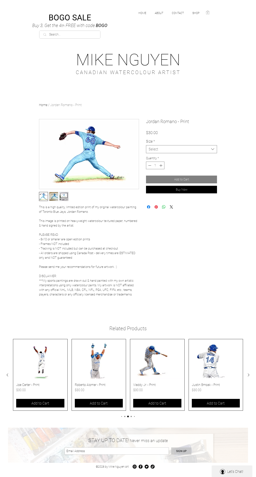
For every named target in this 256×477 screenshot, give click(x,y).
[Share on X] (171, 207)
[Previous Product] (7, 375)
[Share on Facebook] (148, 207)
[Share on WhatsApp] (163, 207)
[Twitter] (147, 467)
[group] (128, 375)
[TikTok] (153, 467)
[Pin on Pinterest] (156, 207)
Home (43, 105)
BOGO (69, 25)
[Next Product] (248, 375)
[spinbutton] (155, 165)
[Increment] (161, 165)
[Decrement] (149, 165)
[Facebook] (141, 467)
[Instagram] (135, 467)
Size (150, 141)
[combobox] (181, 149)
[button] (198, 13)
